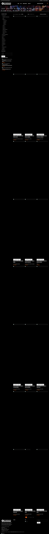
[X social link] (37, 0)
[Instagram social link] (38, 0)
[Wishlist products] (45, 3)
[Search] (44, 3)
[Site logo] (6, 3)
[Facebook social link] (36, 0)
